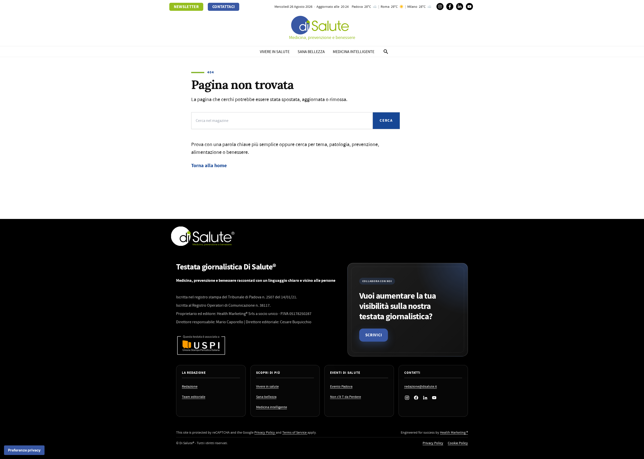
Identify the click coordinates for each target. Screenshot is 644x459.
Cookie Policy (458, 443)
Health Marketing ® (454, 432)
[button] (385, 52)
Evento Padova (341, 387)
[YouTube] (434, 397)
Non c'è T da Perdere (345, 397)
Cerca (386, 120)
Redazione (189, 387)
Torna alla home (209, 165)
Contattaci (223, 7)
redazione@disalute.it (420, 387)
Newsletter (186, 7)
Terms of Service (294, 432)
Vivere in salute (275, 52)
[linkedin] (459, 6)
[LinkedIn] (425, 397)
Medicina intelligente (353, 52)
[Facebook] (449, 6)
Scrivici (373, 335)
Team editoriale (193, 397)
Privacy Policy (265, 432)
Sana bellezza (311, 52)
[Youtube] (469, 6)
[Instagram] (440, 6)
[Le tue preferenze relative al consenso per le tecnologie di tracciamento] (24, 450)
